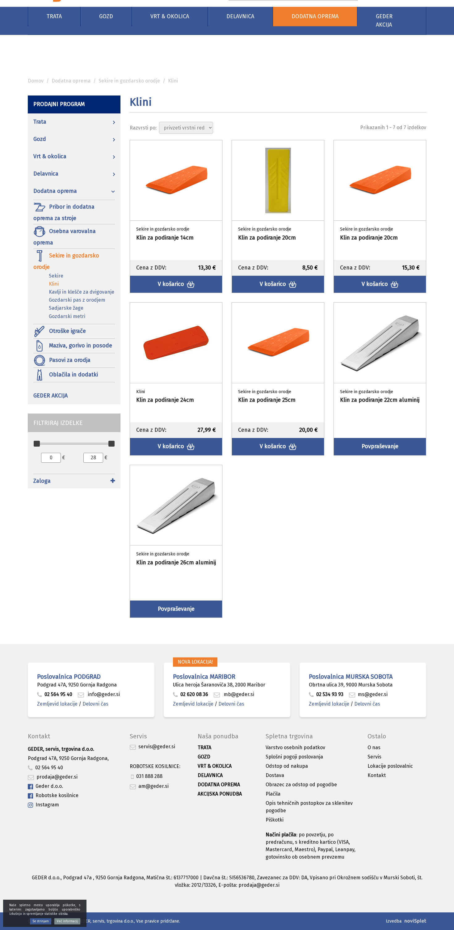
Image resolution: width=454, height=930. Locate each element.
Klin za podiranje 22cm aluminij (379, 400)
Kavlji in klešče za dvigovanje (81, 292)
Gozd (106, 16)
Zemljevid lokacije (57, 704)
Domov (36, 81)
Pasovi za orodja (69, 359)
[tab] (74, 482)
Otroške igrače (67, 330)
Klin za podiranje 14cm (165, 237)
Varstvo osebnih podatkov (295, 747)
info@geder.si (103, 694)
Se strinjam (40, 921)
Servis (374, 757)
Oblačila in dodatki (73, 374)
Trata (54, 16)
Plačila (273, 794)
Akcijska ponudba (220, 794)
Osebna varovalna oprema (64, 236)
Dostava (275, 775)
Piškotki (275, 820)
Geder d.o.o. (49, 786)
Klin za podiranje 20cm (267, 237)
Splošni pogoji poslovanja (294, 757)
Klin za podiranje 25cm (267, 400)
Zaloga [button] (42, 481)
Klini (54, 284)
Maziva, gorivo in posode (80, 345)
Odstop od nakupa (287, 766)
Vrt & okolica (169, 16)
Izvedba (393, 921)
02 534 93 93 (330, 694)
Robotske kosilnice (57, 795)
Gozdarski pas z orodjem (77, 300)
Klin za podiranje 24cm (165, 400)
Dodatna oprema (315, 16)
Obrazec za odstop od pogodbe (301, 785)
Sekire (56, 276)
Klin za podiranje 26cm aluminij (176, 562)
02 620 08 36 (194, 694)
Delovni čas (95, 704)
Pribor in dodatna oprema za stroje (64, 212)
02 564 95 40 (58, 694)
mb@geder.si (238, 694)
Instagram (47, 805)
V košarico (172, 284)
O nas (374, 747)
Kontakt (377, 775)
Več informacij (67, 921)
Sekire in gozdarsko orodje (129, 81)
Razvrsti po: (143, 128)
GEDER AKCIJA (384, 20)
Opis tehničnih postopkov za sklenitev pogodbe (309, 806)
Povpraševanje (380, 446)
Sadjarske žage (66, 308)
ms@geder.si (373, 694)
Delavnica (240, 16)
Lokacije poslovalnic (390, 766)
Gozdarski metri (67, 316)
